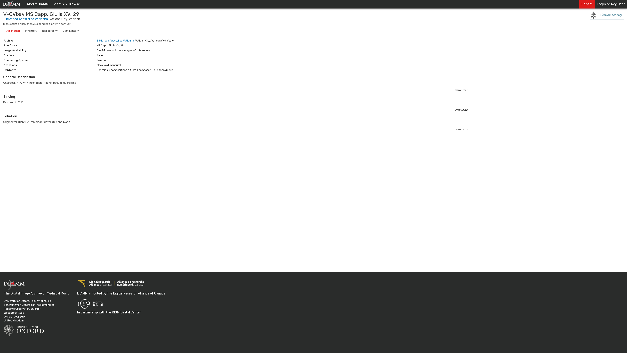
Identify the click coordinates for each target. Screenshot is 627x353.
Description (13, 30)
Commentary (71, 30)
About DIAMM (38, 4)
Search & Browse (66, 4)
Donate (587, 4)
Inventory (31, 30)
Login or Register (611, 4)
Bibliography (50, 30)
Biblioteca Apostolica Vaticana (25, 19)
